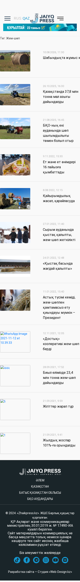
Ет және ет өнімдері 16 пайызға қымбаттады (59, 167)
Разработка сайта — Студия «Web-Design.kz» (40, 571)
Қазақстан (40, 486)
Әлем (40, 480)
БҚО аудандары (40, 499)
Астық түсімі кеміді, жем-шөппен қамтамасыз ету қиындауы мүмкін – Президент (59, 307)
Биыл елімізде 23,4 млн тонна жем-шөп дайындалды (59, 378)
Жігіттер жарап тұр (58, 406)
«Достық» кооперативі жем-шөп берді (61, 344)
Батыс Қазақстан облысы (40, 492)
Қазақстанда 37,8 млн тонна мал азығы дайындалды (60, 97)
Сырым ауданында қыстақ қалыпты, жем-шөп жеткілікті (59, 235)
